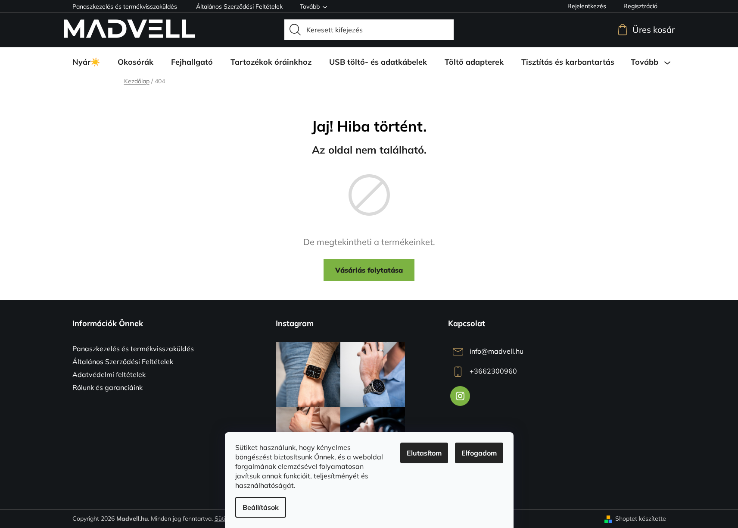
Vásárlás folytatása (369, 270)
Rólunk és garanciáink (107, 387)
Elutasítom (424, 453)
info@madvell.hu (496, 351)
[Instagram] (460, 396)
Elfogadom (479, 453)
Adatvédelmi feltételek (109, 374)
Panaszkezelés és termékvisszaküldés (124, 6)
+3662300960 (493, 371)
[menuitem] (86, 62)
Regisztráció (640, 6)
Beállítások (261, 507)
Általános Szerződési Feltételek (239, 6)
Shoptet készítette (640, 518)
